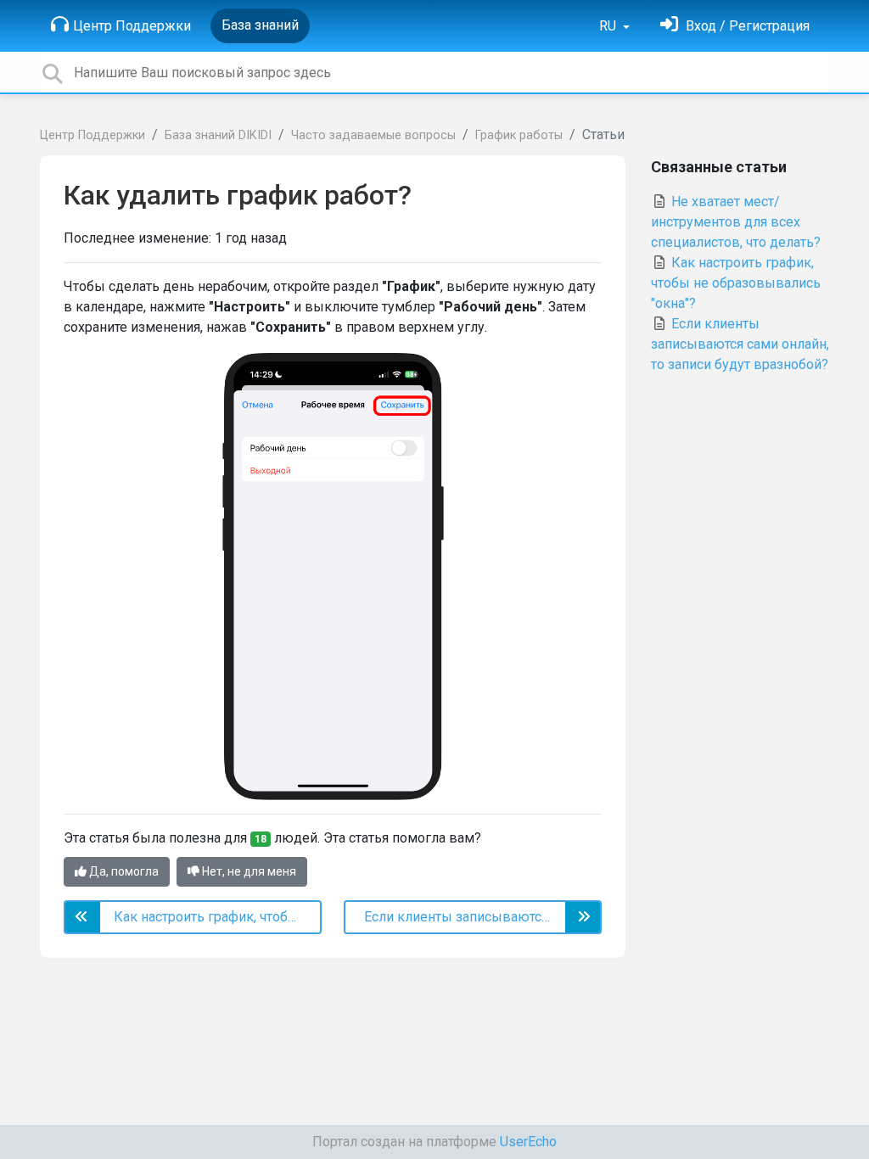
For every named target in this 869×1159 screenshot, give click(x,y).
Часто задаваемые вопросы (373, 135)
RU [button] (609, 26)
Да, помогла (123, 871)
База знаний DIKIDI (218, 135)
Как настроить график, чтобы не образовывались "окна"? (736, 283)
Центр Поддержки (132, 26)
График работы (519, 135)
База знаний (260, 25)
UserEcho (528, 1142)
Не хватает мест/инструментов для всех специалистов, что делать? (736, 221)
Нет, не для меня (247, 871)
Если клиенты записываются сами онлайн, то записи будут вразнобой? (740, 344)
